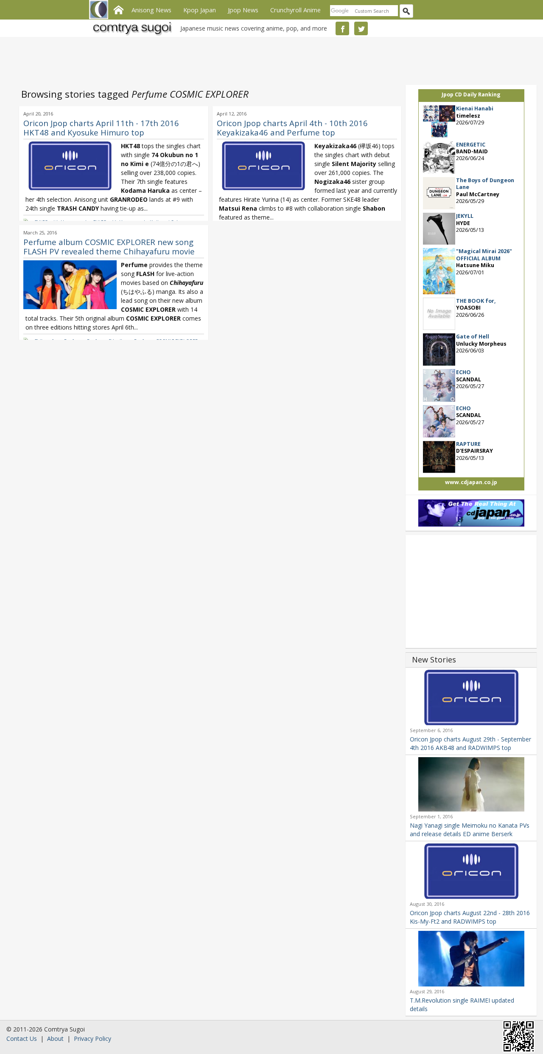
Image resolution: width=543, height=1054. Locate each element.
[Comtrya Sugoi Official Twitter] (361, 28)
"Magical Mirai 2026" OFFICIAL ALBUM (484, 255)
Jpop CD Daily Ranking (471, 94)
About (55, 1038)
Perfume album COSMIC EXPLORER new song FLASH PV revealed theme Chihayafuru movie (109, 246)
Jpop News (243, 10)
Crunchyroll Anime (295, 10)
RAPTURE (468, 444)
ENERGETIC (470, 144)
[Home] (118, 9)
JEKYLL (464, 216)
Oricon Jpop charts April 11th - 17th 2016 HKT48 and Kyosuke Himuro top (101, 128)
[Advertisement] (269, 59)
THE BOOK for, (476, 300)
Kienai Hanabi (474, 108)
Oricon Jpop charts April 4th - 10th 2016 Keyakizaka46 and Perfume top (292, 128)
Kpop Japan (199, 10)
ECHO (463, 372)
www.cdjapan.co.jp (471, 482)
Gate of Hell (472, 336)
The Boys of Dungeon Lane (485, 184)
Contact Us (21, 1038)
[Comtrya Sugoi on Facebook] (342, 28)
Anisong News (151, 10)
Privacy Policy (92, 1038)
